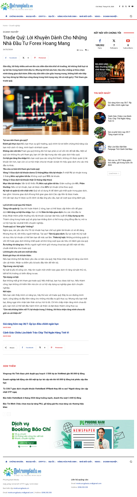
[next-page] (9, 414)
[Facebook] (119, 6)
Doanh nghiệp (14, 25)
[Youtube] (132, 6)
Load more (113, 173)
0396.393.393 (46, 492)
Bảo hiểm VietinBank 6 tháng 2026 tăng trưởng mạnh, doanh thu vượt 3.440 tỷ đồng (42, 398)
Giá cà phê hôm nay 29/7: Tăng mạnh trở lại (119, 133)
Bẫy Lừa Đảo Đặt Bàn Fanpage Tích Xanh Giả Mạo (120, 148)
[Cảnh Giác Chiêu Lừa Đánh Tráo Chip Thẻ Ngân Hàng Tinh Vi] (100, 118)
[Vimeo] (129, 6)
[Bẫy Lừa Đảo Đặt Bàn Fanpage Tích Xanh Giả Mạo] (100, 147)
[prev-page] (4, 414)
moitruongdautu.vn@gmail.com (20, 492)
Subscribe (128, 39)
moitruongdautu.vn (21, 488)
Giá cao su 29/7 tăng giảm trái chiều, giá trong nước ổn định (120, 162)
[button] (131, 16)
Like (100, 39)
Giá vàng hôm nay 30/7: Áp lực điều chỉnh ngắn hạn (31, 323)
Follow (114, 39)
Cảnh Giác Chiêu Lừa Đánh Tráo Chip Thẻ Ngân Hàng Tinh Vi (36, 332)
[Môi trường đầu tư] (17, 6)
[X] (126, 6)
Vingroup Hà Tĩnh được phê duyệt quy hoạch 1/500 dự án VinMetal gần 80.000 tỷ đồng (44, 373)
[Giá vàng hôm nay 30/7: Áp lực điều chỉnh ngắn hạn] (100, 103)
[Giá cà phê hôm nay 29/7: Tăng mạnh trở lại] (100, 133)
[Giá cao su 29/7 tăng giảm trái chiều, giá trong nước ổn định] (100, 162)
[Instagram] (122, 6)
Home (5, 25)
